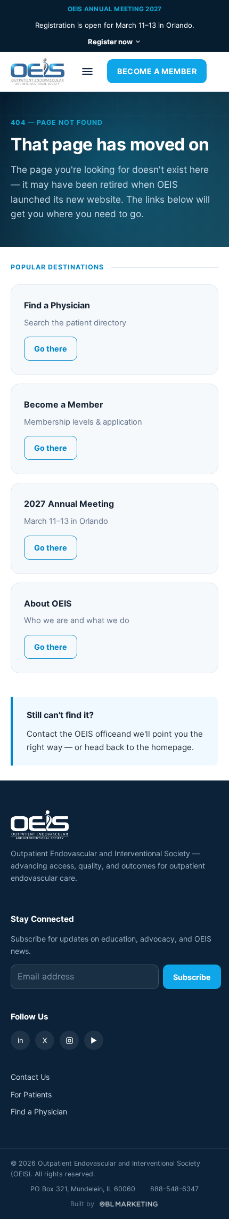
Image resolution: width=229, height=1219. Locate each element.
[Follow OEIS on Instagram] (69, 1040)
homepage (171, 747)
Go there (50, 348)
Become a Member (157, 71)
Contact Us (30, 1076)
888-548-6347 (174, 1189)
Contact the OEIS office (72, 734)
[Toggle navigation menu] (87, 71)
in (20, 1040)
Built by (82, 1204)
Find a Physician (39, 1111)
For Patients (31, 1094)
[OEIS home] (37, 71)
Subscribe (192, 977)
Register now (110, 41)
